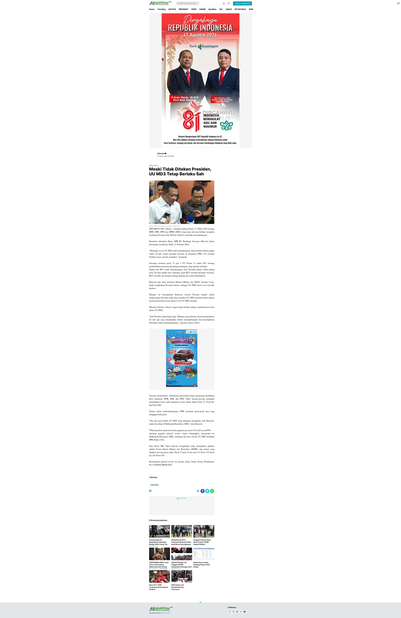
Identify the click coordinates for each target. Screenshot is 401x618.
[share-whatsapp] (212, 491)
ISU (221, 9)
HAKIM (202, 9)
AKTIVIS (172, 9)
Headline (212, 9)
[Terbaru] (224, 3)
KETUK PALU (240, 9)
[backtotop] (200, 603)
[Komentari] (150, 491)
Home (151, 9)
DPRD (193, 9)
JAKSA (228, 9)
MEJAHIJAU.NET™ (165, 613)
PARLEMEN (153, 166)
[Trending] (228, 3)
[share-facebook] (202, 491)
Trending (161, 9)
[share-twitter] (207, 491)
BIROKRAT (183, 9)
